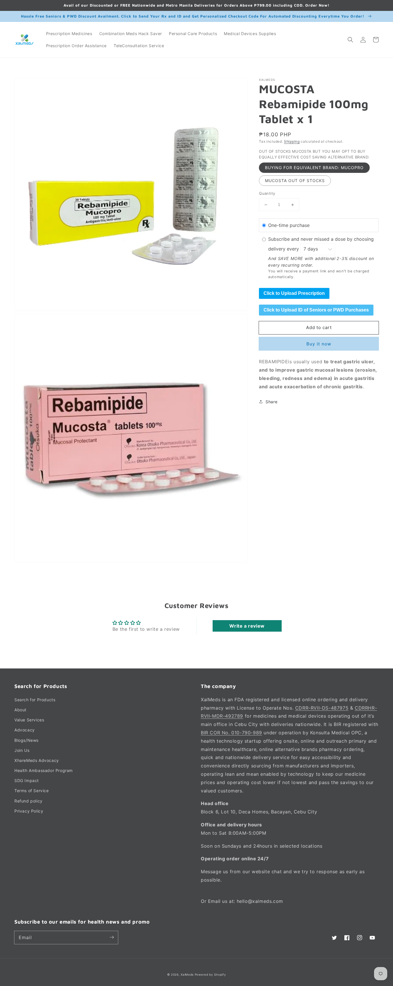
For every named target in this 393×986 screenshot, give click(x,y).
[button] (350, 39)
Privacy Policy (28, 811)
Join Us (21, 750)
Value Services (29, 719)
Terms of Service (31, 790)
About (20, 709)
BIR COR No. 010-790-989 (231, 732)
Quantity (267, 193)
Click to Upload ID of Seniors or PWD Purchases (316, 309)
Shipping (292, 141)
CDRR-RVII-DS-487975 (321, 708)
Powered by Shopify (210, 974)
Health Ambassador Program (43, 770)
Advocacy (24, 729)
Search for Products (34, 699)
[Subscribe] (111, 937)
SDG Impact (26, 780)
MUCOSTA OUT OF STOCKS (295, 180)
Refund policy (28, 800)
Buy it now (318, 344)
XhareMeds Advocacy (36, 760)
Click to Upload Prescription (294, 293)
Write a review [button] (246, 626)
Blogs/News (26, 740)
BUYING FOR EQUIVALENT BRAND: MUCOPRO (314, 167)
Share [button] (271, 401)
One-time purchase (289, 225)
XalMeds (187, 974)
